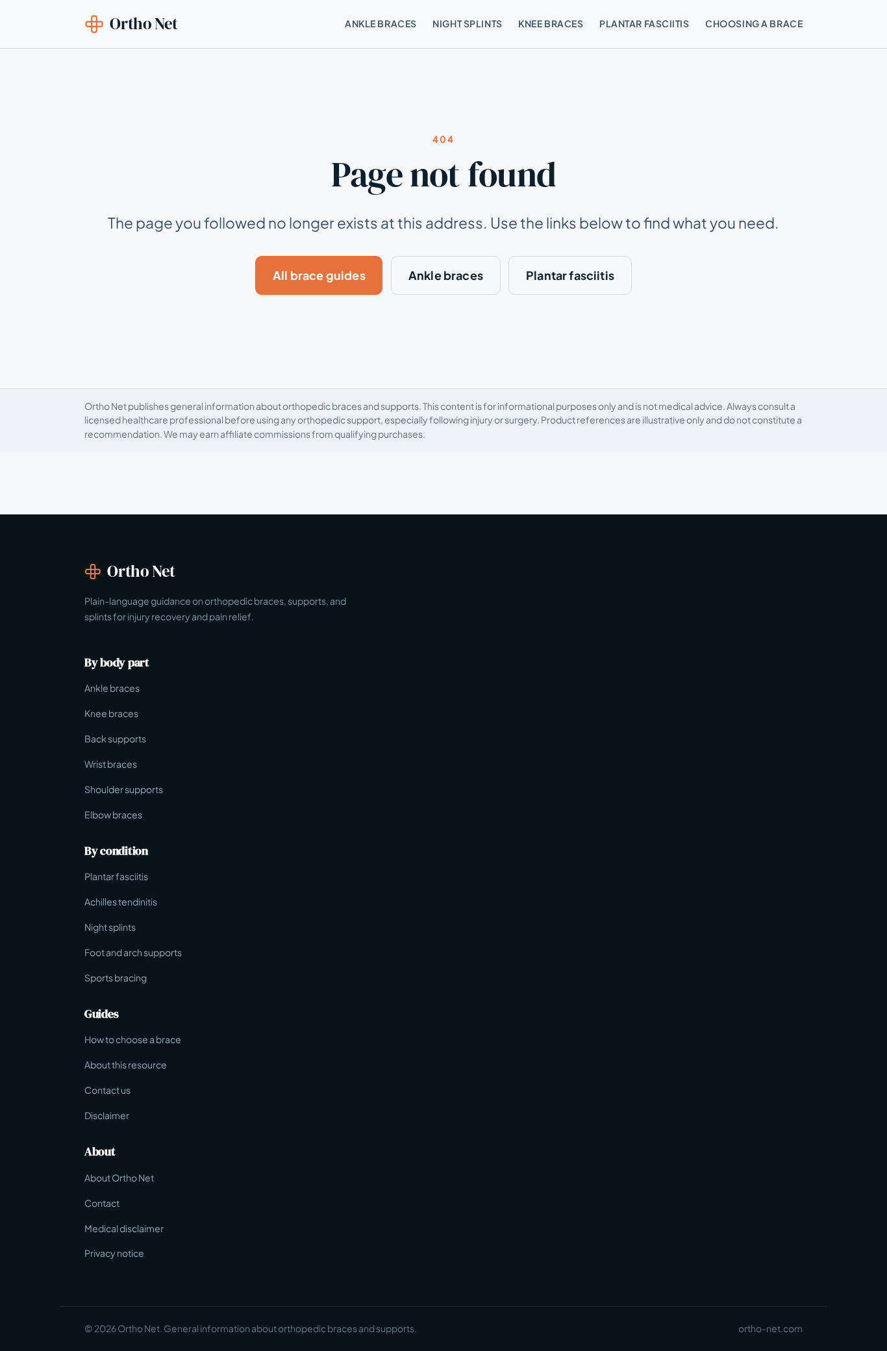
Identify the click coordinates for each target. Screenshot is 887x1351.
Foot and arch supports (133, 952)
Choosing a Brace (754, 23)
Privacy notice (114, 1253)
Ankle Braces (381, 23)
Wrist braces (110, 764)
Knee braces (111, 713)
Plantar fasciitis (570, 275)
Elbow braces (113, 814)
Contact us (107, 1090)
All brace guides (319, 275)
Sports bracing (115, 977)
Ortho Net (144, 23)
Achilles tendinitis (120, 901)
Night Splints (467, 23)
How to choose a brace (132, 1039)
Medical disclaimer (124, 1228)
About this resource (125, 1064)
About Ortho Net (119, 1177)
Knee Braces (550, 23)
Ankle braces (445, 275)
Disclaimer (106, 1115)
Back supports (115, 738)
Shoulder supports (123, 789)
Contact (101, 1203)
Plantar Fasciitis (644, 23)
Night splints (110, 927)
